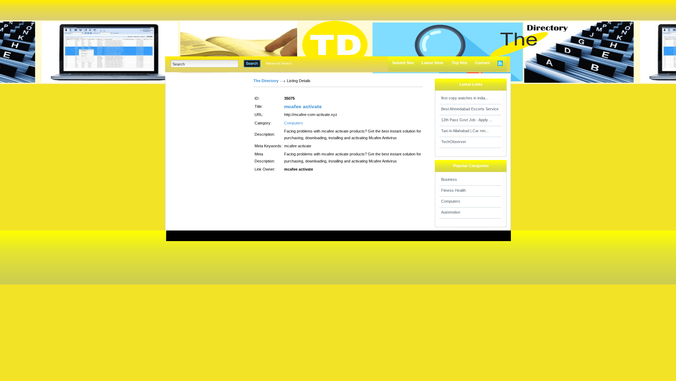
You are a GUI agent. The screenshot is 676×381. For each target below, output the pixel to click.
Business (449, 179)
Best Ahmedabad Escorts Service (470, 109)
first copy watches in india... (464, 98)
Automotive (450, 212)
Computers (293, 123)
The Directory (266, 81)
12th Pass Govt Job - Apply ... (466, 120)
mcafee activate (303, 106)
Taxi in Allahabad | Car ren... (465, 131)
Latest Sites (432, 63)
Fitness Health (453, 190)
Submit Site (403, 63)
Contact (482, 63)
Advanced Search (279, 63)
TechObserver (453, 142)
